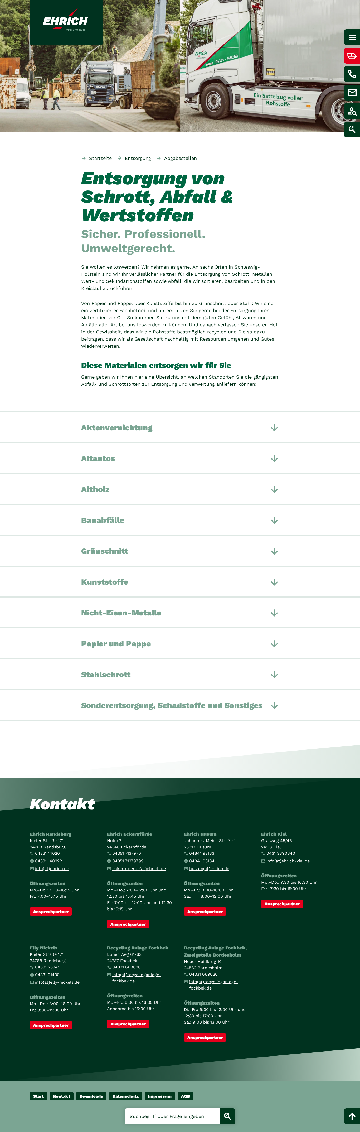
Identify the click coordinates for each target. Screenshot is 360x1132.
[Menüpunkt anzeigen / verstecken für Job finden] (352, 111)
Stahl (246, 303)
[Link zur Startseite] (66, 22)
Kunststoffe (159, 303)
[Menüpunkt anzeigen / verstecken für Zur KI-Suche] (352, 129)
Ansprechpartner (51, 911)
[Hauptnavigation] (352, 37)
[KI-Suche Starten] (227, 1116)
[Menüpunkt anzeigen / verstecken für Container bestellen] (352, 56)
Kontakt (61, 1096)
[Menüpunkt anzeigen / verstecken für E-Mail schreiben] (352, 93)
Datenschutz (126, 1096)
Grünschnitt (212, 303)
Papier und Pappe (111, 303)
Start (38, 1096)
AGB (185, 1096)
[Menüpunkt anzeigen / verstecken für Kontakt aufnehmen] (352, 74)
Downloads (91, 1096)
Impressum (160, 1096)
